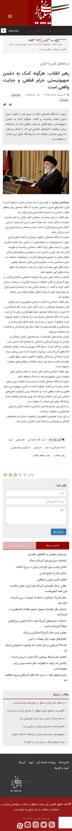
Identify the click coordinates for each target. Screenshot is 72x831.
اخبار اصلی (16, 95)
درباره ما (44, 31)
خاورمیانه (64, 100)
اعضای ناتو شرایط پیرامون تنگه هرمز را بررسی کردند (39, 657)
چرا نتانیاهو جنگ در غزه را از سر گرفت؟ (44, 742)
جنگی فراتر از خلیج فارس (53, 573)
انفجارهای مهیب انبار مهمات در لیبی (47, 639)
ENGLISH (14, 31)
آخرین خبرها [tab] (52, 545)
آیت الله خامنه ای (36, 440)
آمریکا (22, 762)
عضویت (32, 31)
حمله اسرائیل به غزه (55, 448)
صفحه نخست (58, 31)
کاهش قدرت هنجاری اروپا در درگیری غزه (44, 726)
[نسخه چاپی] (10, 105)
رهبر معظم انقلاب (41, 455)
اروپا (31, 762)
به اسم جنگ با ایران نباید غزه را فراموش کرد (42, 719)
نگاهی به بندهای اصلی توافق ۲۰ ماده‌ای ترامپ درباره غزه (36, 711)
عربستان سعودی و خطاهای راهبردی (47, 554)
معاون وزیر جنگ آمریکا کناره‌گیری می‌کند (45, 632)
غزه (10, 440)
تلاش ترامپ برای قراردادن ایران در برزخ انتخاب (41, 567)
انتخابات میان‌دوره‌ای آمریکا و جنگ (48, 560)
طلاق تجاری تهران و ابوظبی (52, 579)
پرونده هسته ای (45, 762)
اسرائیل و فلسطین (20, 448)
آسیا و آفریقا (62, 768)
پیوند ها (55, 41)
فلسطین (20, 440)
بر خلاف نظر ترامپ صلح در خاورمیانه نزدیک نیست (39, 703)
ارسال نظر (58, 532)
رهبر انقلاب (59, 455)
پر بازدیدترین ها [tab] (19, 545)
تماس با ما (42, 41)
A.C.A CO (27, 818)
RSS (31, 41)
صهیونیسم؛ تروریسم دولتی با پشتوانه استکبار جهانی (38, 734)
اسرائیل (37, 448)
